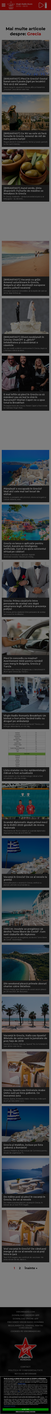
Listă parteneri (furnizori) (9, 1406)
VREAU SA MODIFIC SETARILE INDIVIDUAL (25, 1411)
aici (18, 1391)
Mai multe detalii (21, 1383)
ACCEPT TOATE (25, 1409)
